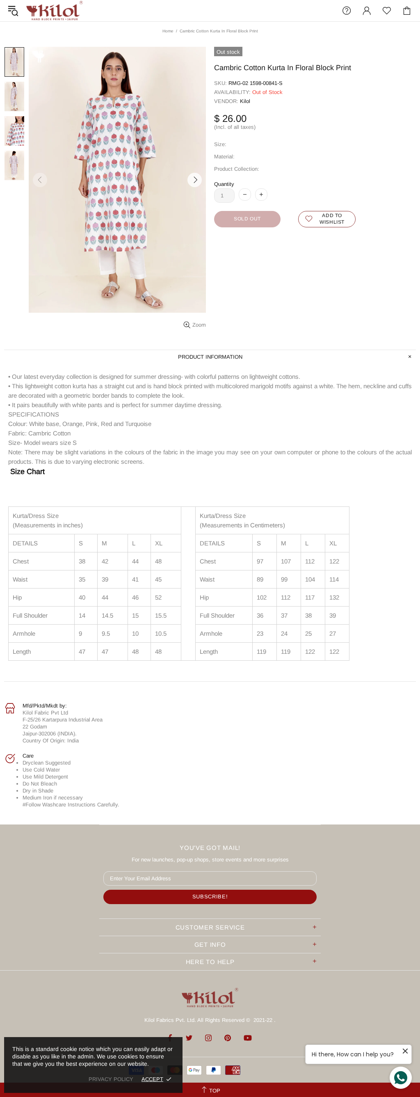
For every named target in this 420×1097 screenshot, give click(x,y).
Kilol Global (54, 10)
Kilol (245, 101)
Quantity (224, 184)
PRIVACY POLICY (111, 1079)
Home (167, 31)
